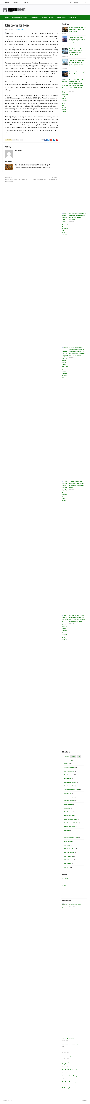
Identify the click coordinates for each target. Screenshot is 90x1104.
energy (14, 139)
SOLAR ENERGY (61, 17)
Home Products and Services (71, 823)
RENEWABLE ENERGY (47, 17)
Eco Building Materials (69, 767)
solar (21, 139)
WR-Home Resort (9, 1100)
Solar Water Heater (69, 860)
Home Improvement (68, 1038)
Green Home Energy (69, 800)
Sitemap (26, 2)
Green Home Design (69, 797)
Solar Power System (69, 852)
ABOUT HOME (72, 17)
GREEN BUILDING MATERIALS (19, 17)
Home (7, 17)
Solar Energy (67, 845)
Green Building (67, 778)
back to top (84, 1100)
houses (17, 139)
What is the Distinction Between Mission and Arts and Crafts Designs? (32, 165)
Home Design (67, 808)
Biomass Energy (68, 760)
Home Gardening (68, 812)
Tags (79, 756)
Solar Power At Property (69, 1082)
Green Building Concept (70, 782)
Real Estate (67, 830)
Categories (66, 756)
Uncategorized (67, 863)
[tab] (66, 756)
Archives (73, 756)
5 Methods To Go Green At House (71, 1070)
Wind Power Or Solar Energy (70, 1044)
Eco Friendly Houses (67, 1088)
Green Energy (67, 793)
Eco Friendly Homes (69, 771)
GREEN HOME (34, 17)
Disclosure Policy (16, 2)
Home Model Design (69, 815)
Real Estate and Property (70, 834)
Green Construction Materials (71, 789)
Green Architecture (69, 775)
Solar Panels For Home (69, 849)
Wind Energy (67, 867)
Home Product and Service (70, 819)
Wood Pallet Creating (68, 1050)
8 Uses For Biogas (67, 1056)
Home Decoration (68, 804)
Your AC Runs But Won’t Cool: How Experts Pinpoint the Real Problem (77, 29)
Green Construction (69, 786)
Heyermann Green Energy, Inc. (71, 1076)
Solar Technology (68, 856)
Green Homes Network (75, 904)
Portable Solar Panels (69, 826)
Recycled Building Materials (71, 837)
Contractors (67, 763)
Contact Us (7, 2)
